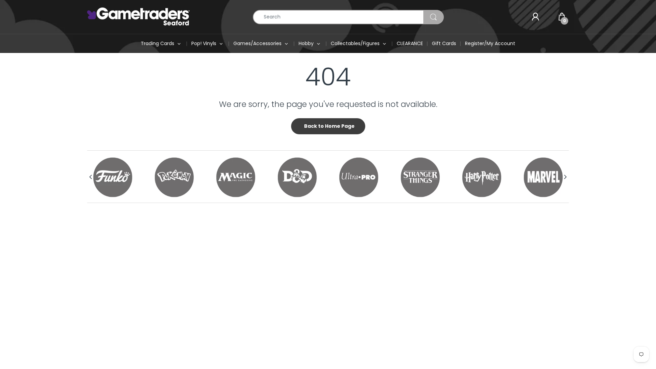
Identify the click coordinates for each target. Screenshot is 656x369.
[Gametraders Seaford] (138, 16)
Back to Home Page (329, 126)
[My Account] (535, 17)
